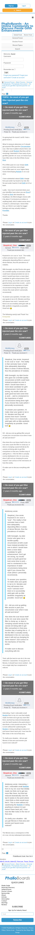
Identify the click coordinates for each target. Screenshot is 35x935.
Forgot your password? (11, 75)
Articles (4, 897)
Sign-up (11, 6)
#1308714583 (25, 692)
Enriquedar (6, 317)
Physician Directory (8, 887)
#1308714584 (25, 768)
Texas (26, 861)
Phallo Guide (5, 885)
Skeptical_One (10, 245)
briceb (7, 861)
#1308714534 (25, 117)
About (3, 895)
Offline (26, 127)
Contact (4, 901)
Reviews (4, 904)
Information (5, 899)
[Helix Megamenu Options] (33, 17)
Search (17, 49)
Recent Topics (17, 45)
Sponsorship (5, 893)
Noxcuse (20, 861)
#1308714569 (25, 495)
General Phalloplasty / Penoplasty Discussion (17, 83)
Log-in (24, 6)
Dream (31, 861)
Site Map (4, 903)
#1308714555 (25, 338)
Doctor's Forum (6, 891)
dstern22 (13, 861)
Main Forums (20, 82)
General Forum (18, 35)
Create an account (18, 77)
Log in (10, 222)
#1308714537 (25, 240)
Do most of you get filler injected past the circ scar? (16, 85)
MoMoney (10, 127)
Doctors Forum (28, 35)
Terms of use (10, 930)
